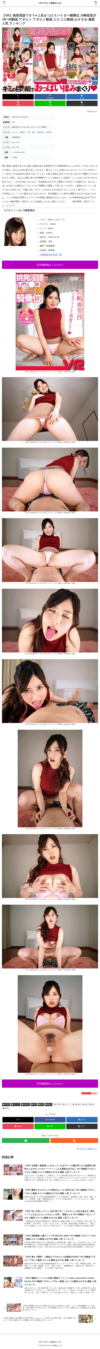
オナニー (15, 132)
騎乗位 (22, 132)
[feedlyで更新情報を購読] (26, 1140)
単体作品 (40, 132)
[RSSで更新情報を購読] (74, 1140)
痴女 (34, 132)
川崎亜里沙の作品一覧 (51, 254)
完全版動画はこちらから (50, 264)
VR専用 (49, 132)
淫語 (28, 132)
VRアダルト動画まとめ (50, 3)
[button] (82, 103)
